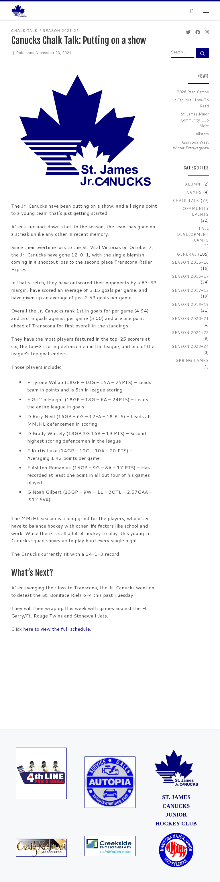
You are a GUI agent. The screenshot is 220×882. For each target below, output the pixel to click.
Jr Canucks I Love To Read (191, 102)
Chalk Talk (186, 200)
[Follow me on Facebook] (197, 32)
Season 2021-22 (190, 332)
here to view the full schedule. (57, 629)
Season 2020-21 (190, 318)
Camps (194, 192)
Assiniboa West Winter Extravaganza (191, 145)
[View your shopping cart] (192, 11)
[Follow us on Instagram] (207, 32)
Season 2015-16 (190, 262)
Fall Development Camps (193, 234)
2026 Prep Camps (193, 91)
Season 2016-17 (190, 276)
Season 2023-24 (190, 346)
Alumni (193, 184)
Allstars (202, 133)
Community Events (195, 211)
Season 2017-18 (190, 290)
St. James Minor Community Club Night (194, 119)
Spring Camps (192, 360)
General (187, 254)
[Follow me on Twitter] (188, 32)
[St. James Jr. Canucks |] (19, 10)
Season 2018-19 (190, 304)
